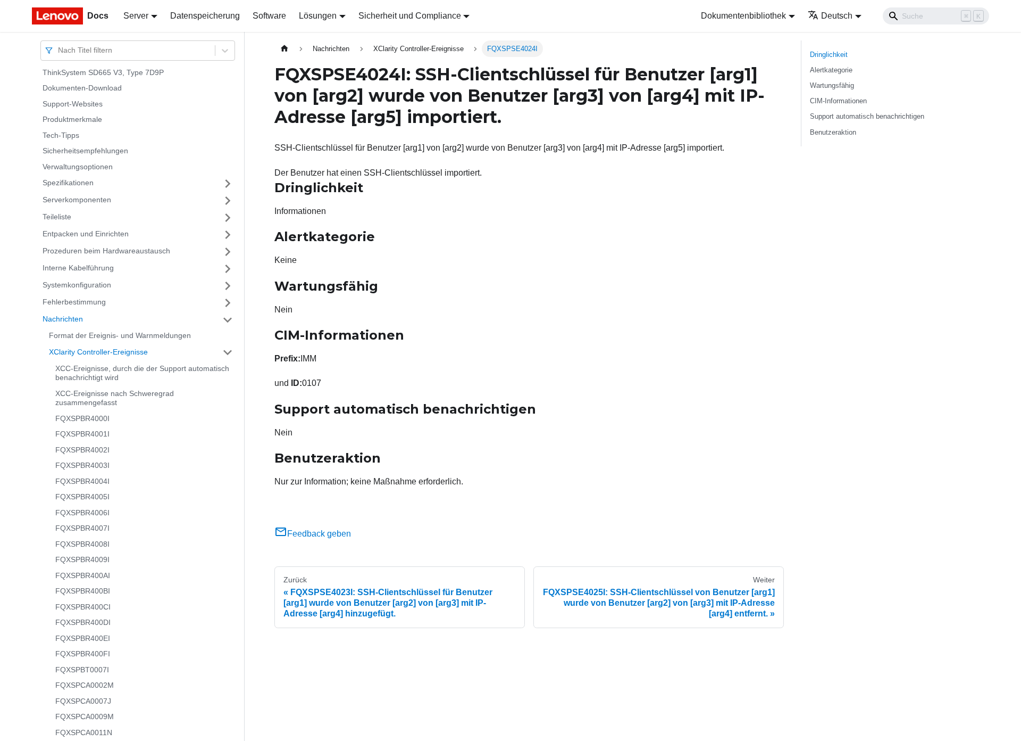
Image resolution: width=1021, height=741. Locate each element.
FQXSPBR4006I (82, 512)
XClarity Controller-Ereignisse (98, 352)
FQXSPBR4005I (82, 497)
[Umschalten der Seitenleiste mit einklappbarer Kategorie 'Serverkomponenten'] (227, 200)
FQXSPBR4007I (82, 528)
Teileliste (57, 217)
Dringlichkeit (829, 55)
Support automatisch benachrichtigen (867, 116)
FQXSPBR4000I (82, 418)
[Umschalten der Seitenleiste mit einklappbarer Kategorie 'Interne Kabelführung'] (227, 268)
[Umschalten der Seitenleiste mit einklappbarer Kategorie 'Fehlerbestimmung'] (227, 302)
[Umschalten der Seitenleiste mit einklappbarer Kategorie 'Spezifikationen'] (227, 183)
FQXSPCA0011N (83, 732)
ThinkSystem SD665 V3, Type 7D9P (103, 72)
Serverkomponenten (77, 200)
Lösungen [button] (318, 15)
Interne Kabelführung (78, 268)
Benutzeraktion (833, 132)
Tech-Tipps (61, 135)
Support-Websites (73, 104)
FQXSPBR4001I (82, 434)
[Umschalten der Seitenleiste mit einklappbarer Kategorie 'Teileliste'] (227, 217)
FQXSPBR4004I (82, 481)
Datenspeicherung (205, 15)
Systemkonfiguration (77, 285)
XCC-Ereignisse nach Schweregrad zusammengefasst (114, 398)
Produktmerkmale (72, 120)
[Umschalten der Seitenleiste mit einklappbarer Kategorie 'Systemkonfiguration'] (227, 285)
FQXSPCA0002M (84, 685)
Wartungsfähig (832, 85)
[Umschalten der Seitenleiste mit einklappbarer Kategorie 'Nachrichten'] (227, 319)
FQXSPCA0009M (84, 717)
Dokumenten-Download (82, 88)
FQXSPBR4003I (82, 466)
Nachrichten (63, 319)
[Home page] (284, 48)
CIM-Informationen (838, 101)
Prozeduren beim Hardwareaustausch (106, 251)
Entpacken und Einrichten (86, 234)
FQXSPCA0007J (83, 701)
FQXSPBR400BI (82, 591)
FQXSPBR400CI (83, 607)
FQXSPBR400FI (82, 654)
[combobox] (59, 50)
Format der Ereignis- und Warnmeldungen (120, 336)
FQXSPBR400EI (82, 638)
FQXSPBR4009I (82, 560)
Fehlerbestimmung (74, 302)
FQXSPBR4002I (82, 450)
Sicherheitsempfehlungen (85, 151)
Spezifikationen (68, 183)
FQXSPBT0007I (82, 669)
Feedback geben (319, 533)
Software (269, 15)
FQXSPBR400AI (82, 575)
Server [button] (135, 15)
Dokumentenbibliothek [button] (743, 15)
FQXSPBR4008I (82, 544)
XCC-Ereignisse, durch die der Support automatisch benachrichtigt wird (142, 373)
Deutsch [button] (836, 15)
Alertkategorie (831, 70)
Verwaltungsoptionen (78, 166)
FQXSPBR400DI (83, 623)
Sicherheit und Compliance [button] (409, 15)
